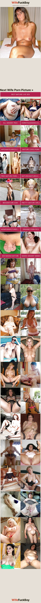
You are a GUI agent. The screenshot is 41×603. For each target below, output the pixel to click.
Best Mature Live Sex (20, 94)
